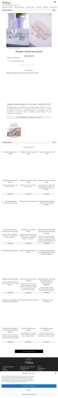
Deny (29, 390)
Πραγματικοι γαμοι (24, 368)
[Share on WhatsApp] (33, 64)
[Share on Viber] (36, 64)
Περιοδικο (5, 370)
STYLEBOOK (39, 7)
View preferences (29, 394)
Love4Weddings (8, 366)
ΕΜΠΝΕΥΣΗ (46, 7)
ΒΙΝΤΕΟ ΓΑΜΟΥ (53, 7)
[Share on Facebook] (21, 64)
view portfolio (14, 137)
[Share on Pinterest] (27, 64)
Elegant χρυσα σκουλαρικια (10, 279)
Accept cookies (29, 386)
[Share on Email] (30, 64)
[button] (55, 373)
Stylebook (23, 370)
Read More (10, 194)
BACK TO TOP (29, 359)
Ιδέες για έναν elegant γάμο (17, 61)
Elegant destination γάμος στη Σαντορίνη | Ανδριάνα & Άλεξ (29, 104)
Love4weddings (41, 368)
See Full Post (28, 70)
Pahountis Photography (14, 125)
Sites (39, 366)
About (4, 368)
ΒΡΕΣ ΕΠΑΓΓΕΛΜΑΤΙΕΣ (7, 7)
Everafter (40, 370)
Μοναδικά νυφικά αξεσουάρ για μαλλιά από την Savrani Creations (46, 231)
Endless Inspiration (27, 366)
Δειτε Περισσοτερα (29, 351)
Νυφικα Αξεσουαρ (7, 10)
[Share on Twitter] (24, 64)
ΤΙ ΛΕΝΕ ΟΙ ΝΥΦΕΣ (30, 7)
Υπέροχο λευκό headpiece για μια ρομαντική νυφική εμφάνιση (10, 330)
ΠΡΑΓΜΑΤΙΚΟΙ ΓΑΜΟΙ (19, 7)
